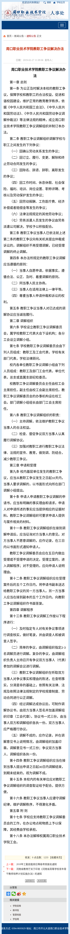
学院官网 (17, 906)
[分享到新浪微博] (19, 894)
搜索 (49, 2)
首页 (9, 36)
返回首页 (30, 881)
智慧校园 (17, 915)
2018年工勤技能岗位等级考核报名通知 (36, 864)
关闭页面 (42, 881)
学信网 (16, 919)
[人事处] (35, 13)
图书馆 (16, 910)
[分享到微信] (14, 894)
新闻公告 (19, 36)
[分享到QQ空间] (24, 894)
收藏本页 (56, 857)
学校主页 (61, 2)
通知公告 (31, 36)
